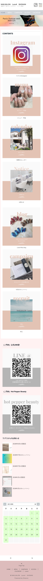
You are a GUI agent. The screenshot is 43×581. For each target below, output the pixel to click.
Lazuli (26, 571)
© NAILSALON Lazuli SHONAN (21, 575)
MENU (10, 12)
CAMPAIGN (18, 12)
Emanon (25, 578)
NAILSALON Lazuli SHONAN (13, 4)
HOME (3, 12)
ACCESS (27, 12)
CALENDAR (36, 12)
